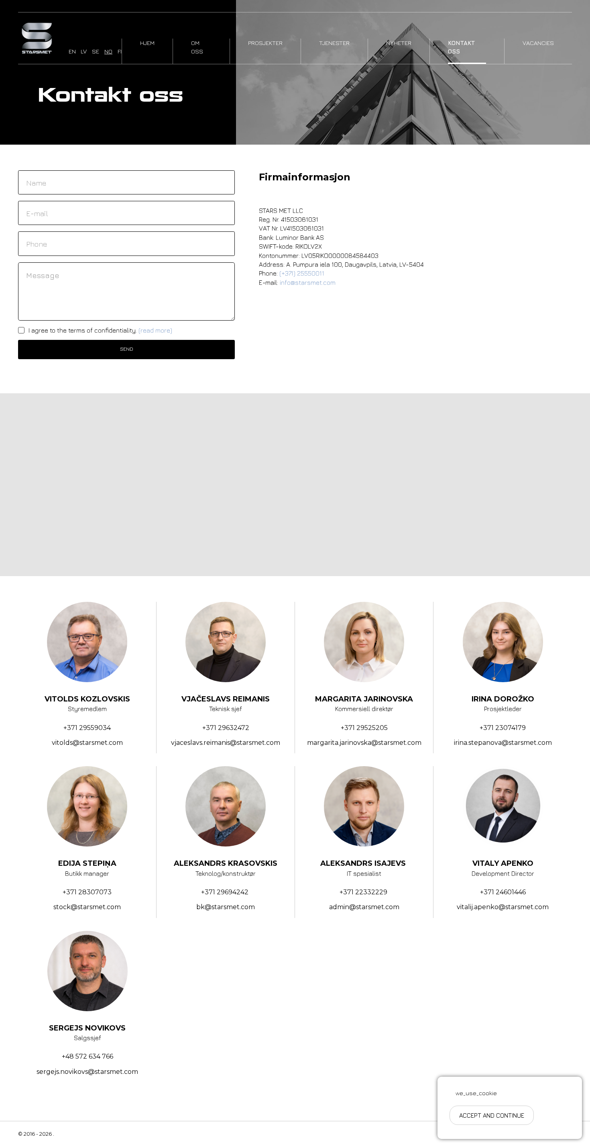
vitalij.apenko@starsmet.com (503, 907)
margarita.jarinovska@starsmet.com (364, 742)
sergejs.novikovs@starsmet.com (87, 1071)
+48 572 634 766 (87, 1056)
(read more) (155, 330)
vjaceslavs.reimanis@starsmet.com (225, 742)
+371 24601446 (503, 892)
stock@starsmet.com (87, 907)
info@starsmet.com (308, 282)
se (95, 51)
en (72, 51)
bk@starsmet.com (225, 907)
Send (126, 349)
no (108, 51)
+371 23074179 (503, 728)
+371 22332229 (364, 892)
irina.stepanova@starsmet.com (503, 742)
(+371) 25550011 (301, 273)
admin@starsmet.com (364, 907)
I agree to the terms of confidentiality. (100, 330)
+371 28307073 (87, 892)
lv (84, 51)
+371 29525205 (364, 728)
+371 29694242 (225, 892)
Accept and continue (491, 1115)
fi (120, 51)
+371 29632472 (225, 728)
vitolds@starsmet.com (87, 742)
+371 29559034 (87, 728)
